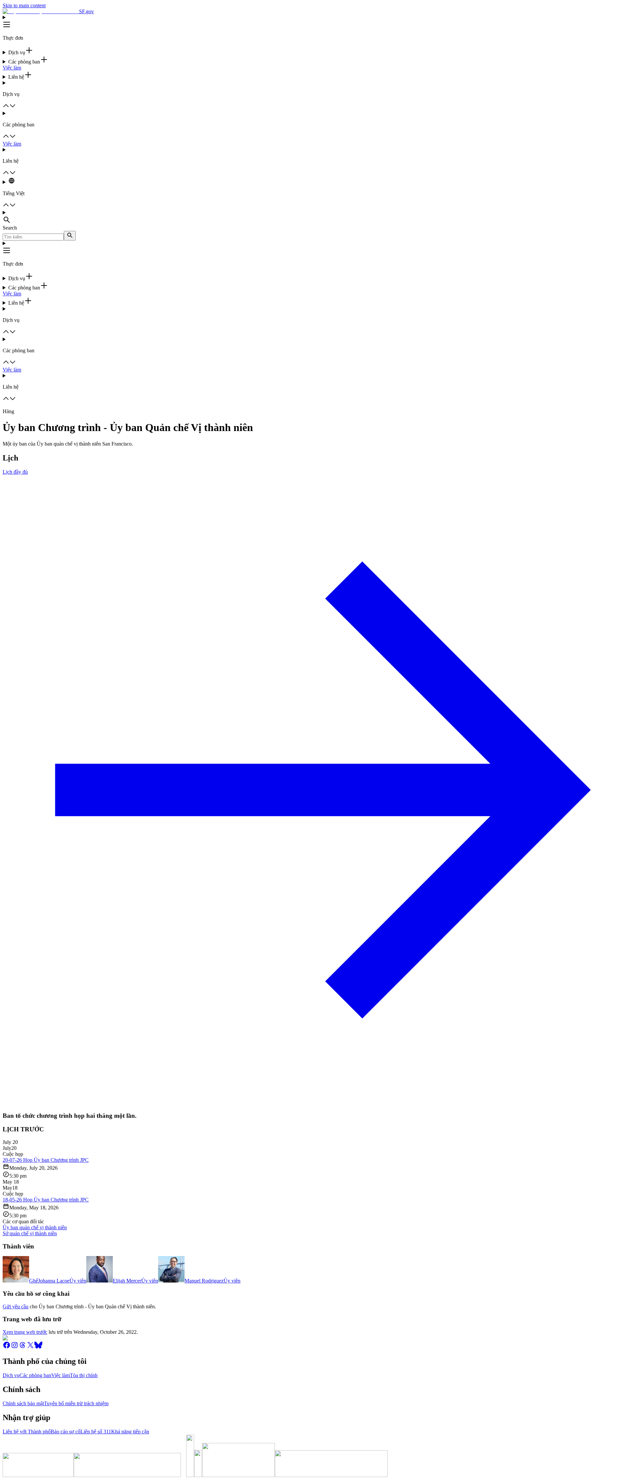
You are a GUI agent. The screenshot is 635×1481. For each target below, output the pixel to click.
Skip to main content (24, 5)
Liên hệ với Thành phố (27, 1431)
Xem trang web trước (25, 1332)
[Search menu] (317, 217)
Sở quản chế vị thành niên (30, 1233)
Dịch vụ (11, 1375)
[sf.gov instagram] (15, 1347)
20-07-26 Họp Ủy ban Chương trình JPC (46, 1160)
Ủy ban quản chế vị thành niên (35, 1227)
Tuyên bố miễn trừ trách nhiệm (76, 1403)
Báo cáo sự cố (65, 1431)
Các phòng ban (35, 1375)
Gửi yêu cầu (15, 1306)
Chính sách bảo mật (23, 1403)
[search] (70, 235)
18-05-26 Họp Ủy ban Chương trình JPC (46, 1199)
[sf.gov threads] (22, 1347)
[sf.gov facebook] (7, 1347)
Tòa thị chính (84, 1375)
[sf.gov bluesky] (38, 1347)
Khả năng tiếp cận (130, 1431)
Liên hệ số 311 (95, 1431)
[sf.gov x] (30, 1347)
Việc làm (12, 67)
